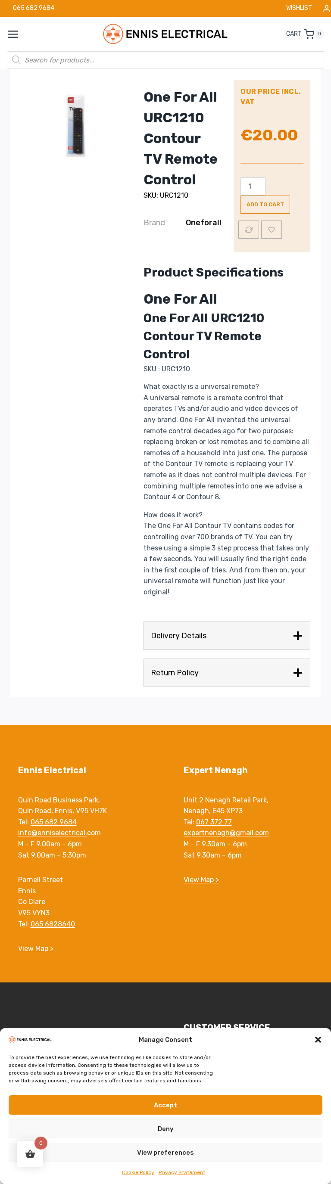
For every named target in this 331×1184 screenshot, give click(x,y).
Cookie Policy (138, 1172)
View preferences (165, 1152)
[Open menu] (17, 34)
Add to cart (265, 204)
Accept (165, 1105)
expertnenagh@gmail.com (226, 833)
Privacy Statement (182, 1172)
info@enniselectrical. (52, 833)
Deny (166, 1129)
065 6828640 (53, 924)
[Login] (326, 8)
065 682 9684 (54, 822)
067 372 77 (214, 822)
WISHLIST (299, 8)
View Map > (35, 949)
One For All (180, 299)
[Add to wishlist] (271, 230)
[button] (318, 1039)
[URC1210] (75, 123)
